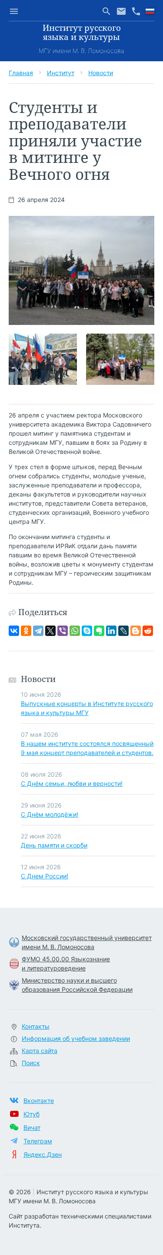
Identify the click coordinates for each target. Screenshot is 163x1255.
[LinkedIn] (111, 631)
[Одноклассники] (26, 631)
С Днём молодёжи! (49, 814)
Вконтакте (38, 1100)
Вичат (31, 1127)
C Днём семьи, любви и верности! (72, 783)
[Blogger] (135, 631)
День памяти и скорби (54, 845)
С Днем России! (44, 876)
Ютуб (31, 1114)
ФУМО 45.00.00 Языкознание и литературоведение (66, 963)
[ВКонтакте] (14, 631)
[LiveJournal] (123, 631)
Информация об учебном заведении (76, 1038)
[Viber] (62, 631)
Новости (100, 72)
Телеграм (37, 1141)
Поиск (31, 1062)
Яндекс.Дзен (42, 1154)
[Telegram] (38, 631)
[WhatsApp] (75, 631)
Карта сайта (39, 1050)
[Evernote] (99, 631)
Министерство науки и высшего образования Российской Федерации (77, 985)
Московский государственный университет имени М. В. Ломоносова (87, 942)
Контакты (36, 1026)
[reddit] (148, 631)
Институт (60, 72)
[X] (50, 631)
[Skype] (87, 631)
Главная (21, 72)
